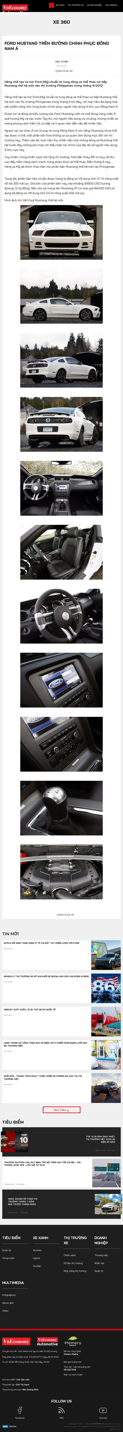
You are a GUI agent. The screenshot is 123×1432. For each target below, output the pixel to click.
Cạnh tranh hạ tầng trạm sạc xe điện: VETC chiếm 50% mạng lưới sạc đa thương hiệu (45, 1044)
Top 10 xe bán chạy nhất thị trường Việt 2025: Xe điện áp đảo (100, 1139)
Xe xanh (60, 5)
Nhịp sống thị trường (75, 1270)
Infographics (9, 1294)
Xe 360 (61, 22)
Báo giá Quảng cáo (72, 1362)
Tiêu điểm (13, 1122)
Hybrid (36, 1258)
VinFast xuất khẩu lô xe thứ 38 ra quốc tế (30, 1009)
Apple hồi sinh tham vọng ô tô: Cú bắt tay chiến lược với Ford (41, 943)
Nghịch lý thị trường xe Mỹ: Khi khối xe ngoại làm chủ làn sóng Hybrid (46, 976)
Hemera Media (71, 1354)
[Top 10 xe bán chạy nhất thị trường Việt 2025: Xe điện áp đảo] (14, 1142)
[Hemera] (72, 1341)
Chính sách (70, 1255)
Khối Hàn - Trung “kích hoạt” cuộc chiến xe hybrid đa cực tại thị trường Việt (43, 1077)
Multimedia (111, 5)
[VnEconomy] (16, 1341)
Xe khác (37, 1250)
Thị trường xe (76, 5)
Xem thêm (60, 1109)
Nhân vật (99, 1263)
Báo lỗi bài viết (65, 71)
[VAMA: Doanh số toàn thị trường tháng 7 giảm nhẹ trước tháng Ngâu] (108, 1204)
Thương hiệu (101, 1255)
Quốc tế (6, 1250)
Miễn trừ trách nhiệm (73, 1374)
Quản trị (98, 1270)
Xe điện (37, 1265)
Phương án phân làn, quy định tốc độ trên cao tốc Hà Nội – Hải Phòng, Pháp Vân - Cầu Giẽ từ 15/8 (42, 1163)
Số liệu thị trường (73, 1263)
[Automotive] (48, 1341)
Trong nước (100, 1150)
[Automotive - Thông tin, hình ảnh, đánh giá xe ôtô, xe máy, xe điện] (20, 11)
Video (5, 1310)
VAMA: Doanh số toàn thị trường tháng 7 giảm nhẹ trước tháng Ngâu (22, 1202)
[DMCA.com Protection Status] (9, 1426)
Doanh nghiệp (94, 5)
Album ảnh (8, 1302)
